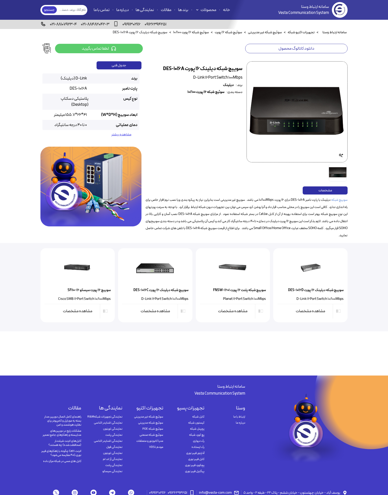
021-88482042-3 (95, 24)
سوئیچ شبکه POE (152, 429)
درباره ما (122, 10)
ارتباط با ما (239, 417)
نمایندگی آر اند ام (112, 459)
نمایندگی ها (145, 10)
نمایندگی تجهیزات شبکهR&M (104, 417)
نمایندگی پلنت (113, 435)
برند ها (183, 10)
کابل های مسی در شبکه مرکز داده (62, 461)
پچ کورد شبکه (196, 435)
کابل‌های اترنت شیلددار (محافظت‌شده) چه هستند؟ (64, 443)
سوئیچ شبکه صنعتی (151, 435)
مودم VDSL (156, 447)
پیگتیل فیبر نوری (194, 471)
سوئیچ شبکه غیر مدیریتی (148, 417)
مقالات (166, 10)
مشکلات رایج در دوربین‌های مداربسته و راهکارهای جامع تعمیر (62, 433)
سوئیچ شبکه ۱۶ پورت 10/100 (206, 92)
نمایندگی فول (114, 447)
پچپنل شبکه (197, 429)
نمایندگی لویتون (112, 429)
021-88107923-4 (63, 24)
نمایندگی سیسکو (112, 471)
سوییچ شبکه (339, 200)
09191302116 (131, 24)
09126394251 (155, 24)
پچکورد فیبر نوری (194, 465)
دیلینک (228, 85)
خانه (226, 10)
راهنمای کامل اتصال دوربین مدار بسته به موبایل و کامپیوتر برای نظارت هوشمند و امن (62, 421)
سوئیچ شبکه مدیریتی (150, 423)
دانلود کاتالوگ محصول (296, 49)
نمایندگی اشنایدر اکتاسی (108, 423)
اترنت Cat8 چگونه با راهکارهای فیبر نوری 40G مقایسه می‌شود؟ (61, 453)
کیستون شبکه (196, 423)
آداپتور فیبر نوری (195, 453)
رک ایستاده (198, 447)
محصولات (208, 10)
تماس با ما (102, 10)
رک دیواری (198, 441)
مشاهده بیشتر (121, 134)
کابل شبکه (198, 417)
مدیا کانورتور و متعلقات (149, 441)
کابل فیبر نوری (196, 459)
